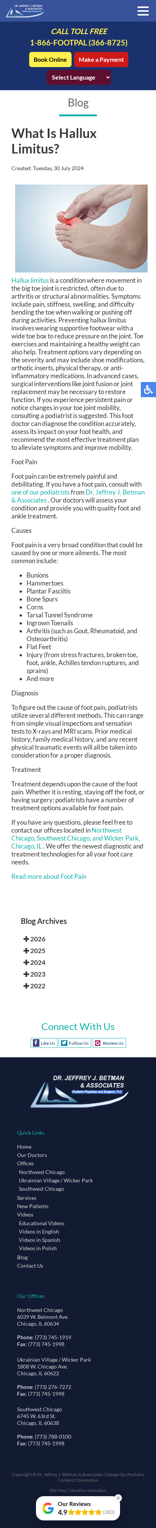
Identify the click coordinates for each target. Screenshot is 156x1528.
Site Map (57, 1490)
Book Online (50, 59)
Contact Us (30, 1265)
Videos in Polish (38, 1248)
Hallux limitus (30, 280)
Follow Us (79, 1043)
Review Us (113, 1043)
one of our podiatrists (40, 492)
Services (26, 1198)
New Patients (32, 1206)
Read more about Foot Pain (48, 876)
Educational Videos (41, 1223)
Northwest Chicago (42, 1172)
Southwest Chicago (41, 1188)
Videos (25, 1214)
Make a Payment (101, 59)
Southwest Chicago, (64, 838)
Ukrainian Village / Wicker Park (56, 1180)
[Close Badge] (118, 1498)
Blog (22, 1257)
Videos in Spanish (39, 1240)
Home (24, 1146)
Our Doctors (32, 1155)
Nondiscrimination (88, 1490)
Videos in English (39, 1231)
